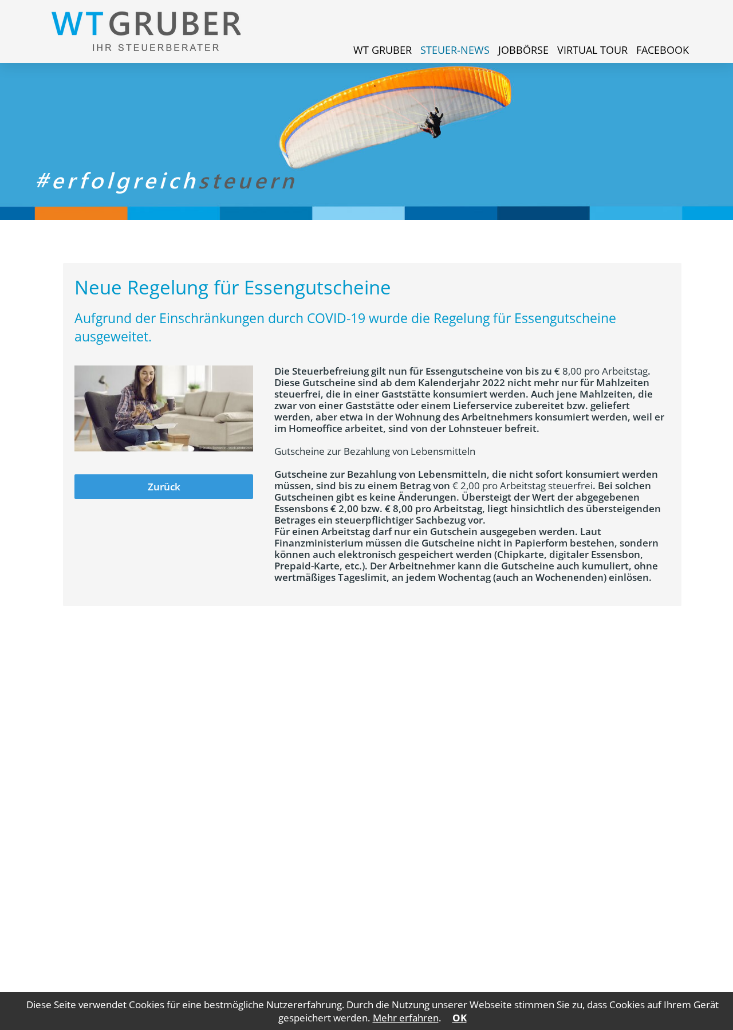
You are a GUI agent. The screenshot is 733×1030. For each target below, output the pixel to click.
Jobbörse (523, 50)
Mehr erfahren (406, 1017)
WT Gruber (382, 50)
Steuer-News (455, 50)
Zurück (164, 486)
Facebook (662, 50)
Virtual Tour (592, 50)
